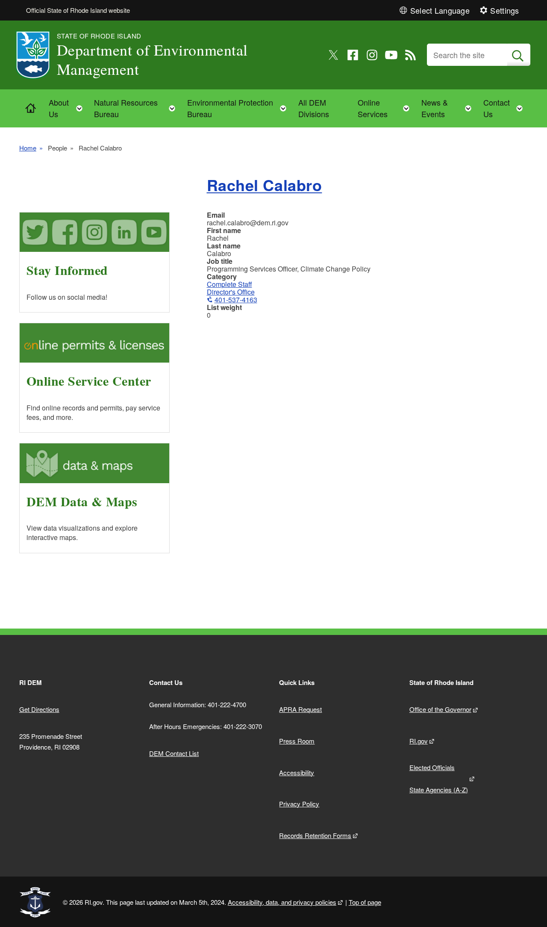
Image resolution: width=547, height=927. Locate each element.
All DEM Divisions (313, 108)
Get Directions (39, 709)
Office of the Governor (440, 709)
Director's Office (231, 292)
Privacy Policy (299, 803)
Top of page (365, 901)
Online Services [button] (386, 108)
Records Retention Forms (315, 835)
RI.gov (418, 740)
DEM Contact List (174, 753)
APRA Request (300, 709)
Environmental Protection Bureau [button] (239, 108)
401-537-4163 (236, 299)
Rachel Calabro (264, 185)
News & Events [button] (449, 108)
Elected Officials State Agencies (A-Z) (438, 778)
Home (27, 147)
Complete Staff (229, 284)
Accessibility (296, 772)
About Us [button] (68, 108)
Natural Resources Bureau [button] (137, 108)
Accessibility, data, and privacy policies (282, 901)
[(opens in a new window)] (333, 55)
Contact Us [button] (505, 108)
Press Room (297, 740)
